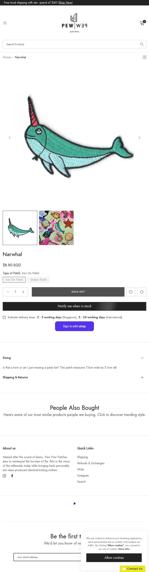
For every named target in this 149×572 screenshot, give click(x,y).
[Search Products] (142, 44)
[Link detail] (4, 476)
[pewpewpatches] (74, 22)
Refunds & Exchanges (90, 463)
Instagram (83, 475)
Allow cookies (114, 557)
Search (81, 482)
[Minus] (8, 292)
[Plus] (23, 292)
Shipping (82, 457)
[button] (139, 137)
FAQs (80, 469)
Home (7, 57)
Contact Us (134, 568)
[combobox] (74, 44)
